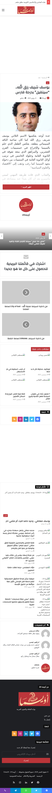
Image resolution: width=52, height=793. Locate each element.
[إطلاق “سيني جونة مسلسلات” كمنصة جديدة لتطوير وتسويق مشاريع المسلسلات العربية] (43, 607)
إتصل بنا (47, 720)
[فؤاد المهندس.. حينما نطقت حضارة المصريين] (43, 571)
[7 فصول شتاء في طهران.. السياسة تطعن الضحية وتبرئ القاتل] (38, 385)
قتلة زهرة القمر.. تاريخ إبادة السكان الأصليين (15, 395)
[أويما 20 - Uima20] (26, 10)
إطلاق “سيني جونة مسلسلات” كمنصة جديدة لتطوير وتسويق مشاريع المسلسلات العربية (18, 601)
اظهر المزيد (26, 187)
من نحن (47, 716)
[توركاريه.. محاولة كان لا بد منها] (38, 360)
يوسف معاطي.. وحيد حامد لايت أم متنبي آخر (28, 521)
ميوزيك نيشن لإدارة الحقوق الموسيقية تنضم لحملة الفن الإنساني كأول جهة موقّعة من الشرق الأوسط (19, 581)
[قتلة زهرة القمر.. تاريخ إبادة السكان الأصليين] (13, 385)
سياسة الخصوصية (16, 776)
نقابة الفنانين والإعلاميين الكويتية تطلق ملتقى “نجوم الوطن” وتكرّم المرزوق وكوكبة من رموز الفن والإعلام (19, 545)
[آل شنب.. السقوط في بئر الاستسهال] (13, 360)
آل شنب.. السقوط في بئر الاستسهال (15, 370)
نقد (39, 77)
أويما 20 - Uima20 (10, 772)
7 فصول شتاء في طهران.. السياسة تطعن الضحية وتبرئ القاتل (39, 396)
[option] (26, 236)
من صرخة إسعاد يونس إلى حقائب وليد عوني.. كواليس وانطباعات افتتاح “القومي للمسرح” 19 (18, 558)
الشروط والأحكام (29, 776)
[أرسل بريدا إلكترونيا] (40, 98)
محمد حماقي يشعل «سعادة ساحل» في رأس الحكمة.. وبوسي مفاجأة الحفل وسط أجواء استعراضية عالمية (18, 533)
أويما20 (44, 98)
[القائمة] (3, 11)
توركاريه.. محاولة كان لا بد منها (40, 370)
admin (36, 665)
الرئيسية (45, 77)
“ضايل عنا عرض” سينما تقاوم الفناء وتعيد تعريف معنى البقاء (27, 242)
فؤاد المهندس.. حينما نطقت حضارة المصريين (20, 569)
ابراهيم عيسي (34, 642)
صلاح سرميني (34, 631)
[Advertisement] (26, 44)
